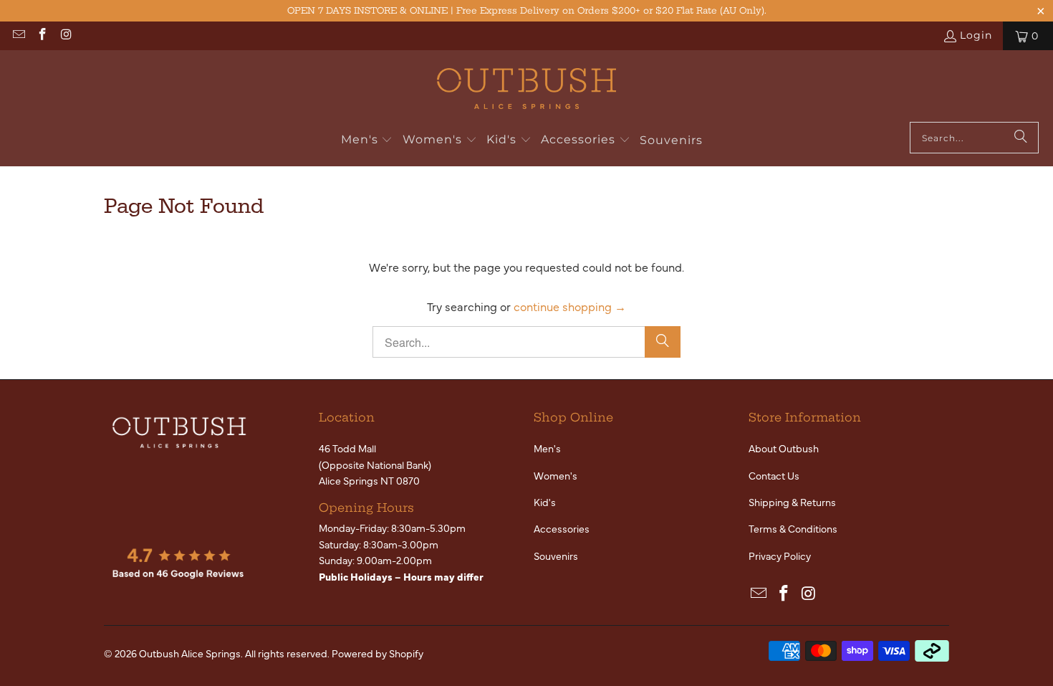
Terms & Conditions (793, 528)
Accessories (562, 528)
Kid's (545, 502)
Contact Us (774, 475)
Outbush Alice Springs (190, 653)
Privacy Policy (780, 555)
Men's (547, 448)
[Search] (1021, 137)
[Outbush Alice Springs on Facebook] (42, 35)
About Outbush (784, 448)
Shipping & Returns (792, 502)
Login (976, 35)
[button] (367, 140)
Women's (555, 475)
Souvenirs (556, 555)
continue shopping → (570, 306)
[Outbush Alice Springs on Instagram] (66, 35)
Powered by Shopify (377, 653)
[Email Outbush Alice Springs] (18, 35)
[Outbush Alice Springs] (526, 89)
